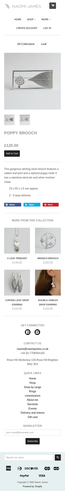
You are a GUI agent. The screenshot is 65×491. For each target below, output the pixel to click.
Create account (27, 28)
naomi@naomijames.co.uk (32, 348)
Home (17, 19)
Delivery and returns (32, 412)
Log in (47, 28)
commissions (32, 395)
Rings (32, 391)
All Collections (25, 44)
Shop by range (32, 387)
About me (32, 399)
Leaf (43, 44)
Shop (30, 19)
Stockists (32, 404)
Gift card (33, 417)
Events (32, 408)
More (45, 19)
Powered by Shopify (32, 486)
